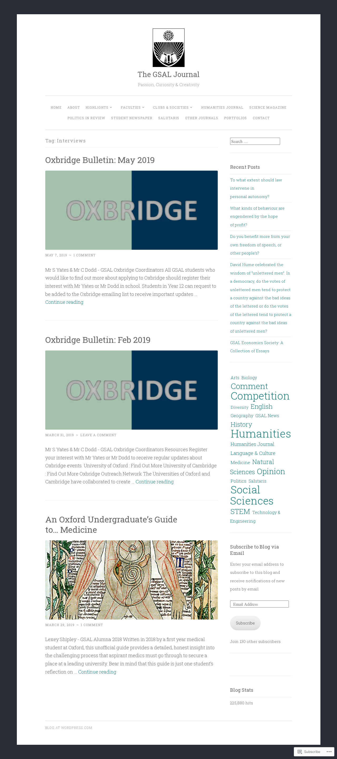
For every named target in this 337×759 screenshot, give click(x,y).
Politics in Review (86, 118)
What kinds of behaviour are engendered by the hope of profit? (257, 216)
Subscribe (245, 623)
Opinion (271, 471)
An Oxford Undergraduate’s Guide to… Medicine (111, 524)
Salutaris (168, 118)
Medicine (240, 462)
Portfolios (235, 118)
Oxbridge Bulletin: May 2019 (100, 159)
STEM (240, 511)
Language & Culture (253, 453)
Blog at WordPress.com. (69, 728)
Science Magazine (267, 107)
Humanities (261, 433)
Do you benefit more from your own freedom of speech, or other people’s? (260, 245)
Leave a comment (98, 435)
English (261, 406)
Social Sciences (252, 494)
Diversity (240, 407)
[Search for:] (255, 141)
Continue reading (64, 302)
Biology (249, 377)
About (73, 107)
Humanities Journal (222, 107)
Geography (242, 415)
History (241, 424)
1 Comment (84, 255)
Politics (238, 481)
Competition (260, 395)
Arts (235, 377)
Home (56, 107)
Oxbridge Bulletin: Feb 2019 (98, 339)
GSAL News (267, 415)
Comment (249, 386)
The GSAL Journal (168, 74)
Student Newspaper (131, 118)
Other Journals (201, 118)
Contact (261, 118)
